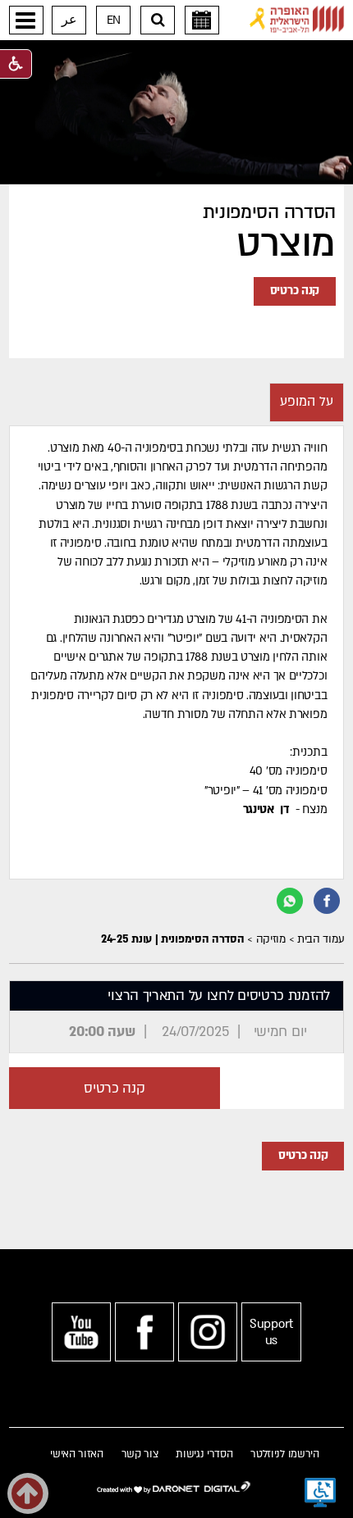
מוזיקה (271, 939)
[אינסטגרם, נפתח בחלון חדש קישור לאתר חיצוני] (207, 1331)
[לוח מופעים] (202, 20)
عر (69, 20)
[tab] (306, 402)
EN (114, 20)
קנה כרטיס (294, 290)
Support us (271, 1332)
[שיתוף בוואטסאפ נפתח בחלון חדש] (290, 901)
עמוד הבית (320, 939)
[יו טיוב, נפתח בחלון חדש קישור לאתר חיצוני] (81, 1331)
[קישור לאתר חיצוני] (297, 19)
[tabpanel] (177, 652)
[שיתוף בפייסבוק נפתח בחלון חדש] (327, 901)
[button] (26, 20)
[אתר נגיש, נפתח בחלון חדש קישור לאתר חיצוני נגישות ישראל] (320, 1492)
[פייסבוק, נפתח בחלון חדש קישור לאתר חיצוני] (144, 1331)
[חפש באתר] (157, 20)
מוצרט (286, 244)
